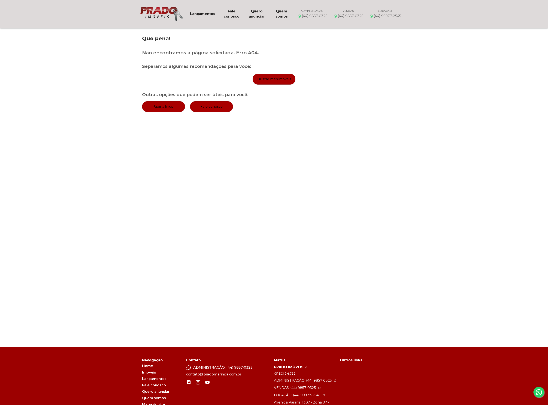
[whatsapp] (538, 392)
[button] (307, 367)
